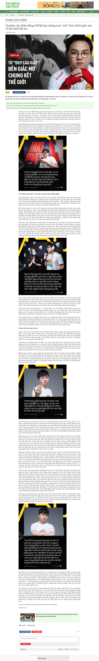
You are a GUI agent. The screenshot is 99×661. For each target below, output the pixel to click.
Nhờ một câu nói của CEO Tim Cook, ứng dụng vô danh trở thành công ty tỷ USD (28, 108)
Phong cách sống (24, 11)
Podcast (12, 15)
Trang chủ (6, 11)
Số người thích (74, 649)
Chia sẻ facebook (25, 631)
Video (68, 11)
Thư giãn (62, 11)
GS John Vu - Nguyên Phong (25, 15)
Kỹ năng (56, 11)
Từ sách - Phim (35, 11)
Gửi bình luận (25, 644)
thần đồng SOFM (31, 625)
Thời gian (66, 649)
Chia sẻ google (37, 631)
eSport (37, 323)
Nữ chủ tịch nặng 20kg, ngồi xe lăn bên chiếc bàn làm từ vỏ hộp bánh (25, 103)
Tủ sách (43, 11)
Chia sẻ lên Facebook (19, 92)
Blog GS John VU (81, 11)
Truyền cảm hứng (13, 11)
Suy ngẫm (49, 11)
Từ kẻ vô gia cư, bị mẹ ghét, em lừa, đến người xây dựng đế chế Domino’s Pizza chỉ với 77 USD (32, 105)
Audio (73, 11)
